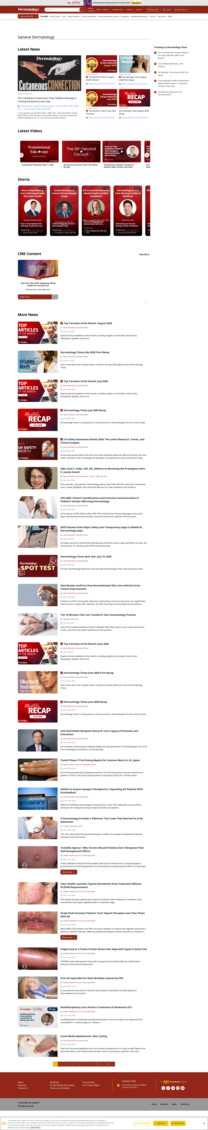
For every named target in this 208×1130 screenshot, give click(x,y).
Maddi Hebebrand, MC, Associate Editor (79, 855)
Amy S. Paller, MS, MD (98, 476)
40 (108, 1064)
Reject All (161, 1123)
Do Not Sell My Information (62, 1085)
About (20, 1082)
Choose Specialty (26, 16)
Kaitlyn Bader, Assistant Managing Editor (79, 764)
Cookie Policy (35, 1127)
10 (99, 1064)
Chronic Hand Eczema (88, 16)
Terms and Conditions (60, 1088)
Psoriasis (153, 16)
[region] (104, 1123)
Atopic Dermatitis (73, 16)
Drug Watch (125, 16)
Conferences (117, 9)
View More (144, 254)
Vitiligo (170, 16)
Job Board (54, 1082)
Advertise (22, 1085)
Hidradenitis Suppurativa (139, 16)
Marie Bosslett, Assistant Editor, (76, 476)
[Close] (204, 1123)
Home (154, 1104)
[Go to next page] (113, 1064)
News (99, 9)
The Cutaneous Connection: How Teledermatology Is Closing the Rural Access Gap (47, 99)
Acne (64, 16)
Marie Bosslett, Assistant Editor (75, 327)
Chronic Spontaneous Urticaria (108, 16)
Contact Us (23, 1088)
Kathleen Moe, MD (70, 619)
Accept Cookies (178, 1123)
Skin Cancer (162, 16)
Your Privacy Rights (91, 1085)
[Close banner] (205, 3)
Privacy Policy (88, 1082)
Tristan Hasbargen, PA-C (73, 826)
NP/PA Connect (91, 9)
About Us (164, 1104)
